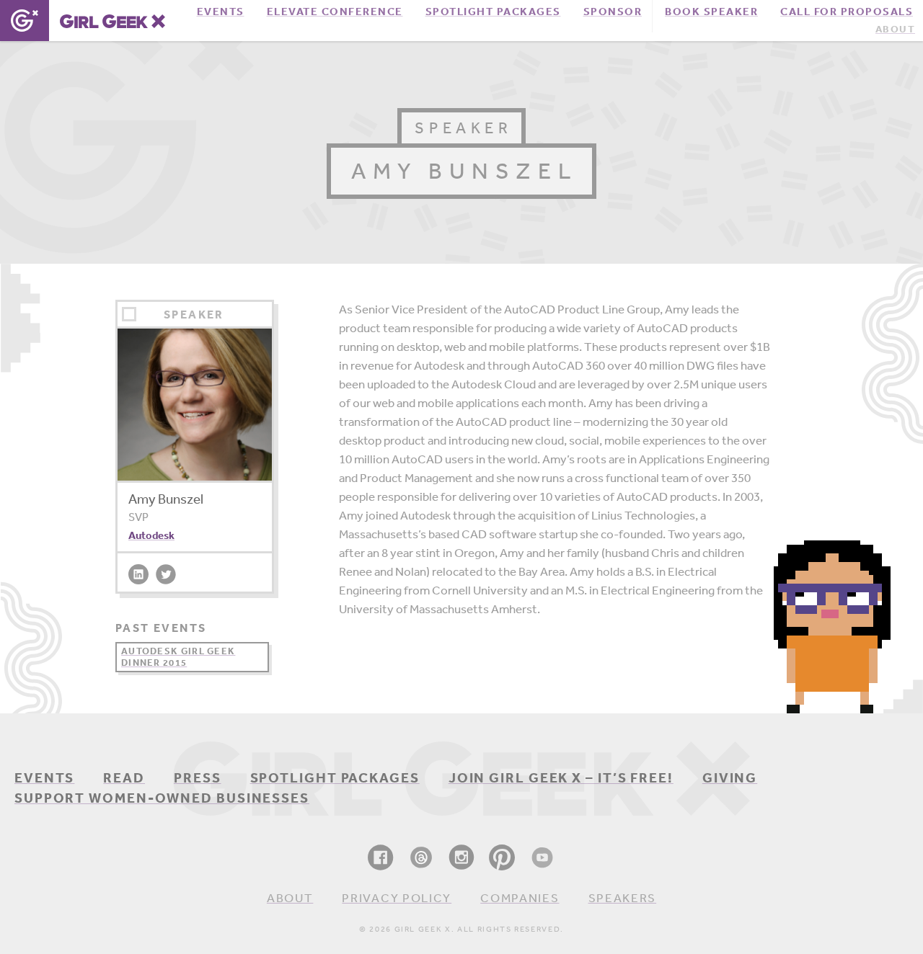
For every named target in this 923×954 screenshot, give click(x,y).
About (895, 28)
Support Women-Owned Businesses (161, 797)
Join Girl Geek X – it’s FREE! (561, 777)
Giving (729, 777)
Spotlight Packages (335, 777)
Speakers (622, 897)
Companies (519, 897)
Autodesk (151, 535)
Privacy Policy (396, 897)
